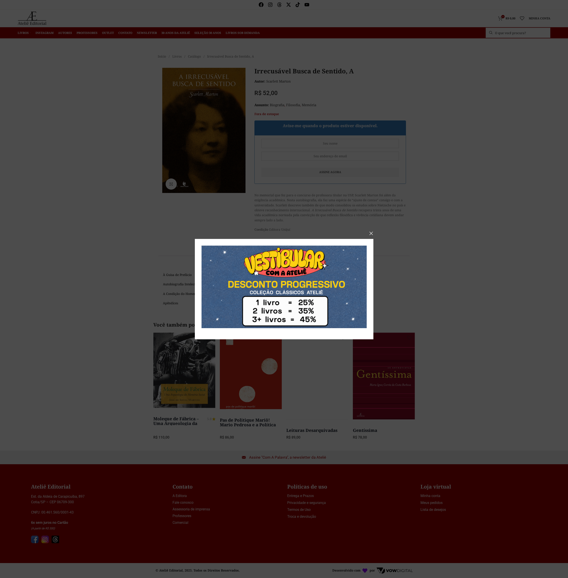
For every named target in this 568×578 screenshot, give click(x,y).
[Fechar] (371, 233)
